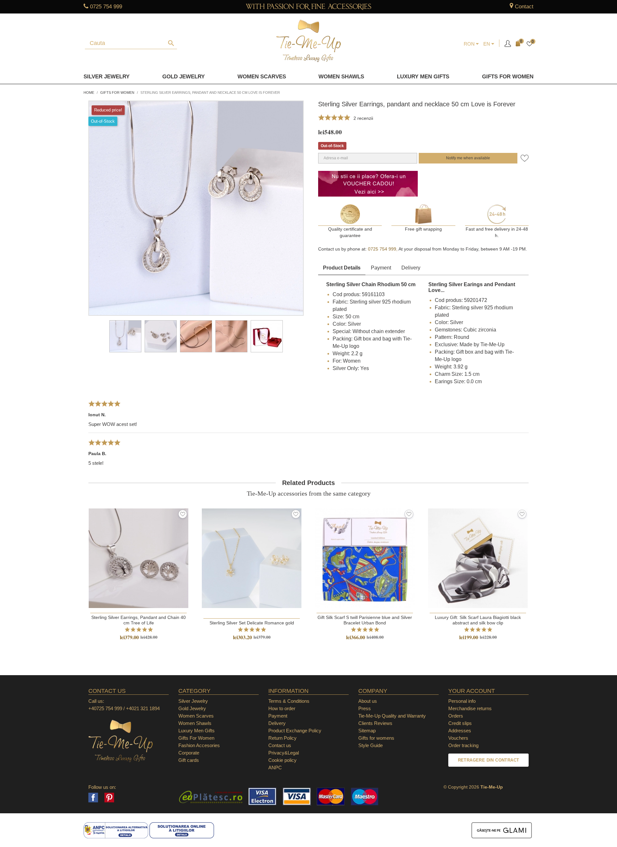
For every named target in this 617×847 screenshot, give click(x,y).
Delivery (410, 267)
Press (364, 708)
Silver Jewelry (107, 77)
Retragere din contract (488, 760)
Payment (381, 267)
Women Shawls (341, 77)
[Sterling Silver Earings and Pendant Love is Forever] (161, 336)
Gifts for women (507, 77)
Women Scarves (261, 77)
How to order (281, 708)
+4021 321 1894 (143, 708)
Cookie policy (282, 760)
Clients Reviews (375, 723)
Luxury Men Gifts (196, 730)
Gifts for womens (376, 738)
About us (367, 701)
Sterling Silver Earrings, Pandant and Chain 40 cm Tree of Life (138, 620)
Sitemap (367, 730)
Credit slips (460, 723)
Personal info (462, 701)
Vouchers (458, 738)
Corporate (188, 752)
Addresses (459, 730)
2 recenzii (363, 118)
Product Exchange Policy (294, 730)
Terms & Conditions (288, 701)
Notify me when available (468, 158)
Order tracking (463, 745)
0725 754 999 (106, 7)
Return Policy (282, 738)
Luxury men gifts (423, 77)
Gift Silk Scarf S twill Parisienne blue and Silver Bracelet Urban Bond (364, 620)
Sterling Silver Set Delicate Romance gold (252, 622)
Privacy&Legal (283, 752)
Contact (524, 7)
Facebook (93, 797)
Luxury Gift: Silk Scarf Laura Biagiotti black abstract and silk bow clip (478, 620)
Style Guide (370, 745)
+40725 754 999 (105, 708)
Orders (455, 716)
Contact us (279, 745)
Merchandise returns (470, 708)
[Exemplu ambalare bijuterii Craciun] (267, 336)
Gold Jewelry (183, 77)
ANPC (275, 767)
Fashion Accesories (199, 745)
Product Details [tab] (342, 267)
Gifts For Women (196, 738)
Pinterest (109, 797)
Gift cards (188, 760)
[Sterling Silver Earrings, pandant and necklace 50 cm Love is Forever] (125, 336)
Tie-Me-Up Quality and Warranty (392, 716)
